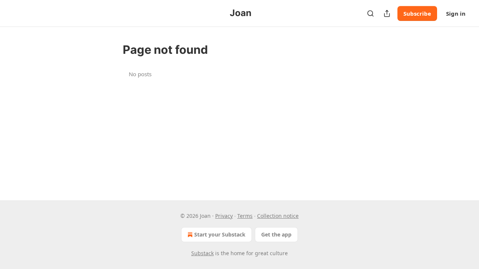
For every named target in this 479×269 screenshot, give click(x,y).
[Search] (370, 13)
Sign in (456, 13)
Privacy (224, 215)
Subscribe (417, 13)
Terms (245, 215)
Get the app (276, 234)
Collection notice (278, 215)
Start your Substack (219, 234)
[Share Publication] (386, 13)
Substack (202, 253)
